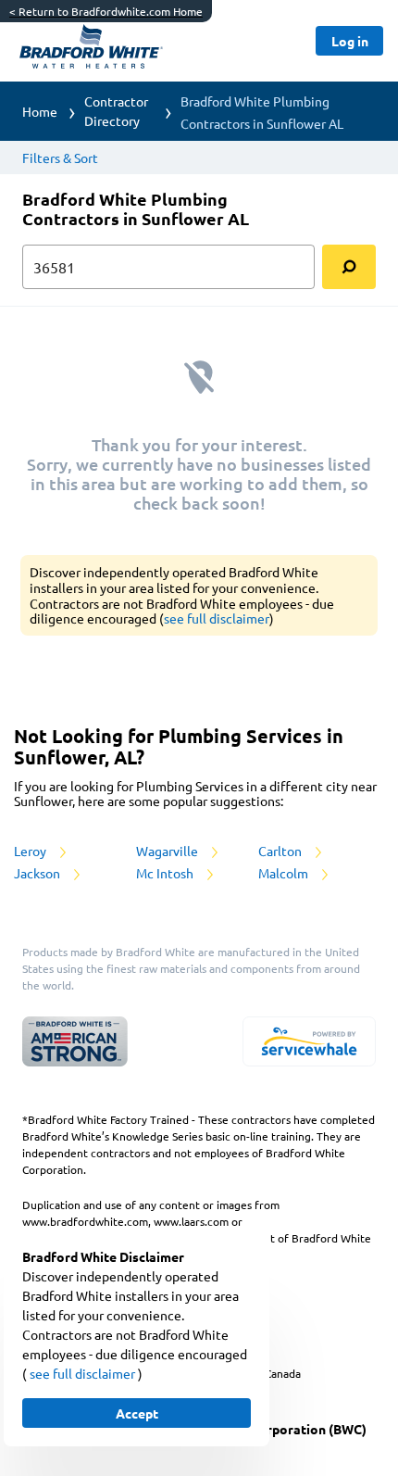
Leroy (31, 850)
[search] (349, 267)
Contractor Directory (116, 111)
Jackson (38, 872)
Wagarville (168, 850)
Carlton (281, 850)
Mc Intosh (166, 872)
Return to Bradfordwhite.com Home (106, 11)
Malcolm (284, 872)
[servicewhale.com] (309, 1041)
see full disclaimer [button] (216, 618)
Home (39, 111)
